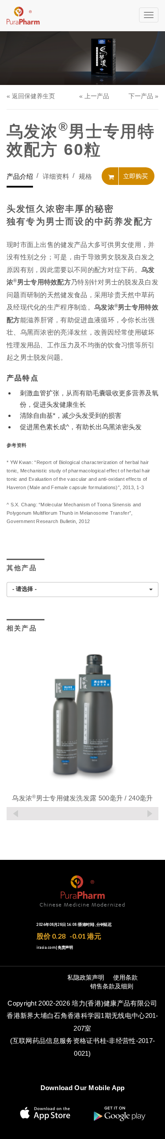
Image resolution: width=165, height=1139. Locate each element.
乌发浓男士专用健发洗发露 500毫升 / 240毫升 (82, 798)
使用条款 (125, 977)
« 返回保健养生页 (31, 96)
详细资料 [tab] (56, 176)
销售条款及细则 (111, 986)
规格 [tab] (85, 176)
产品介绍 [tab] (20, 176)
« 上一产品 (94, 96)
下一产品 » (143, 96)
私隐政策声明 (85, 977)
